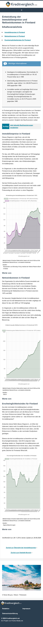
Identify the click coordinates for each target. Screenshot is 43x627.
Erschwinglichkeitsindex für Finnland (18, 40)
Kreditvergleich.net (21, 4)
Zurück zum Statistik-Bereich (21, 552)
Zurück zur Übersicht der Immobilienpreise (21, 548)
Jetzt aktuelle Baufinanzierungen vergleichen (21, 126)
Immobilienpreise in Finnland (15, 32)
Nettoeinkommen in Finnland (15, 36)
